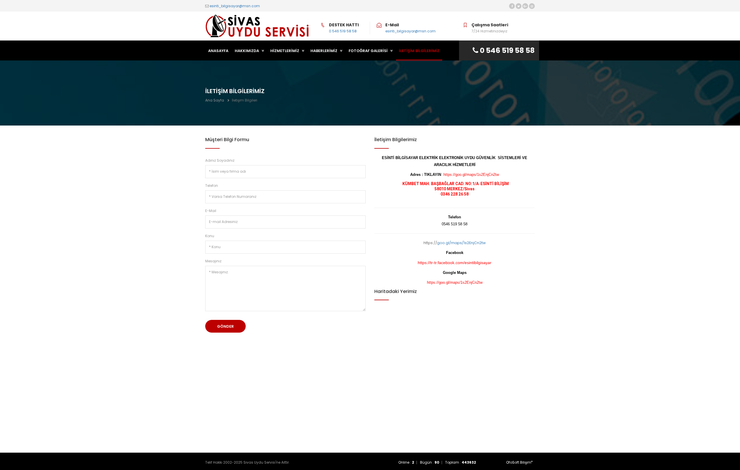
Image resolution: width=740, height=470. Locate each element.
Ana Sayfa (214, 100)
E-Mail (210, 210)
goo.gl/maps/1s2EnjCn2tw (461, 242)
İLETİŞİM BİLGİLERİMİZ (419, 51)
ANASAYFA (218, 51)
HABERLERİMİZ (324, 51)
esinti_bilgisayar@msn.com (235, 5)
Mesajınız (213, 261)
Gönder (225, 326)
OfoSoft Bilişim (519, 462)
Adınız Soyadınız (219, 160)
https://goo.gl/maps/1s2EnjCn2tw (471, 175)
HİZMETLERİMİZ (285, 51)
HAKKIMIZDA (247, 51)
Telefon (211, 185)
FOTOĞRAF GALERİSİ (368, 51)
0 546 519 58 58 (343, 31)
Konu (209, 235)
